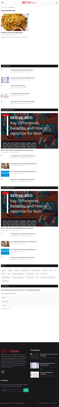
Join (17, 211)
